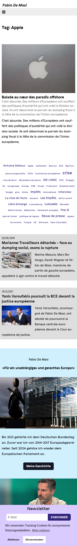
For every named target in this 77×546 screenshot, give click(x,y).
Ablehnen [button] (13, 539)
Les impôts (48, 198)
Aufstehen (41, 166)
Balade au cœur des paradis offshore (33, 97)
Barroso (53, 166)
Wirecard (43, 222)
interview (64, 192)
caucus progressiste (15, 173)
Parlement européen (48, 210)
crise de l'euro (10, 180)
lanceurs (34, 198)
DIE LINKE (50, 180)
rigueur (70, 216)
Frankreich (51, 186)
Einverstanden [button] (34, 539)
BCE (61, 166)
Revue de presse (53, 216)
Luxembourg (35, 204)
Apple (30, 166)
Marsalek (64, 204)
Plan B (65, 210)
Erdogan (70, 180)
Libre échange (17, 204)
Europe (25, 186)
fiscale (41, 186)
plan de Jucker (10, 216)
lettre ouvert (65, 198)
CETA (30, 173)
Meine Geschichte (38, 466)
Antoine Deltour (14, 165)
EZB (33, 186)
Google (9, 192)
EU (4, 186)
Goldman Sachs (67, 186)
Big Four (70, 166)
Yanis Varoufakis (58, 222)
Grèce (25, 192)
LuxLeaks (51, 204)
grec (17, 192)
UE (35, 222)
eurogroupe (13, 186)
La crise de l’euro (16, 198)
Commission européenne (47, 173)
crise (67, 172)
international (49, 192)
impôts (35, 192)
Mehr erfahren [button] (41, 530)
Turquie (27, 222)
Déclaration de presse (30, 180)
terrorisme (15, 222)
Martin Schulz (15, 210)
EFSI (61, 180)
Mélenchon (29, 210)
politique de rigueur (29, 216)
